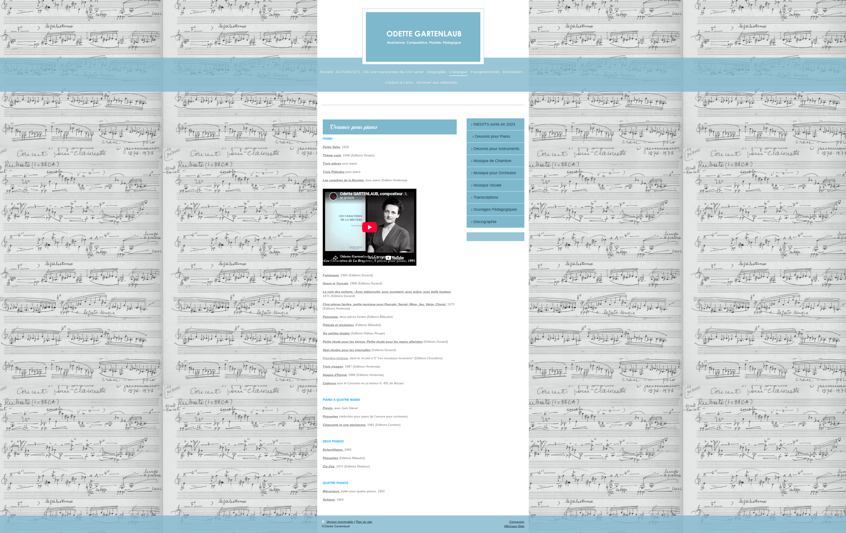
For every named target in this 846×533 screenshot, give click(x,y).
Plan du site (364, 522)
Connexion (516, 522)
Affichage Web (514, 526)
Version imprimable (340, 522)
